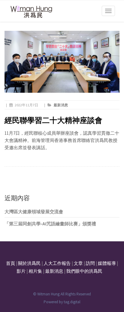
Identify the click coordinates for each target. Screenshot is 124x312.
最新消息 (61, 105)
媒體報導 (107, 263)
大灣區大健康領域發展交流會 (34, 211)
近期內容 (17, 198)
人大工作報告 (57, 263)
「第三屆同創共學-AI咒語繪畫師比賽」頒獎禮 (50, 224)
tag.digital (72, 301)
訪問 (90, 263)
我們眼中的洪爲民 (84, 271)
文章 (78, 263)
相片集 (35, 271)
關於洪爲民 (29, 263)
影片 (21, 271)
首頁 (10, 263)
